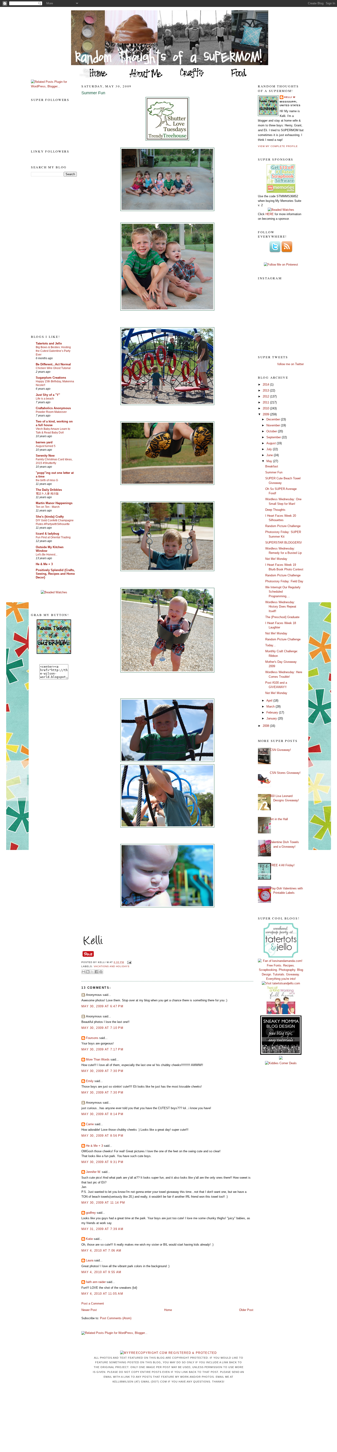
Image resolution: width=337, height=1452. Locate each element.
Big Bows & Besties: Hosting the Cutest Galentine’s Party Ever (53, 351)
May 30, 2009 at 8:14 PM (102, 1114)
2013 (266, 390)
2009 (266, 414)
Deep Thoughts (275, 509)
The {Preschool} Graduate (282, 617)
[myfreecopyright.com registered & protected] (168, 1353)
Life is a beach (45, 398)
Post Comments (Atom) (115, 1318)
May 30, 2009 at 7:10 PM (102, 1028)
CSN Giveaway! (280, 750)
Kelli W (289, 97)
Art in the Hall (279, 819)
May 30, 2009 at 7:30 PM (102, 1071)
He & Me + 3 (44, 564)
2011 (266, 402)
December (273, 419)
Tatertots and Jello (49, 343)
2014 (266, 384)
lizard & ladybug (47, 533)
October (272, 431)
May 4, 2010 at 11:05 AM (102, 1293)
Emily (90, 1081)
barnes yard (44, 442)
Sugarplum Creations (51, 377)
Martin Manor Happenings (54, 503)
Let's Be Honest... (46, 554)
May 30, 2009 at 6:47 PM (102, 1006)
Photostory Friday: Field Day (284, 581)
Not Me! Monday (276, 559)
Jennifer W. (93, 1172)
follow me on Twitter (290, 364)
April (269, 700)
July (269, 449)
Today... (270, 645)
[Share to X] (92, 971)
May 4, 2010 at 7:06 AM (101, 1250)
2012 (266, 396)
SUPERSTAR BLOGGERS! (283, 542)
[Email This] (83, 971)
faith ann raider (96, 1282)
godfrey (91, 1212)
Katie (89, 1239)
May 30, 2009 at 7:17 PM (102, 1049)
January (272, 718)
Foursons (92, 1038)
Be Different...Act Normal (53, 364)
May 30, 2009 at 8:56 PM (102, 1135)
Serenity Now (45, 455)
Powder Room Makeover (51, 412)
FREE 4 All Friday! (282, 865)
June (270, 455)
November (273, 425)
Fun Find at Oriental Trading (53, 537)
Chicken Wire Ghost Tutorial (53, 368)
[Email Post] (128, 962)
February (272, 712)
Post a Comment (92, 1303)
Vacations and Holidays (112, 966)
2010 (266, 408)
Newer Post (89, 1310)
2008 (266, 725)
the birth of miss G (47, 480)
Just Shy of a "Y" (48, 395)
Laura (89, 1260)
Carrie (90, 1124)
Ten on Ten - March (48, 506)
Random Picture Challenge (283, 526)
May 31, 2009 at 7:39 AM (102, 1229)
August (271, 443)
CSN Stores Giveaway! (285, 773)
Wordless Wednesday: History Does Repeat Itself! (280, 606)
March (271, 706)
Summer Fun (93, 93)
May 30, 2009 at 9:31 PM (102, 1162)
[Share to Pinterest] (101, 971)
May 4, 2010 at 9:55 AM (101, 1272)
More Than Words (98, 1059)
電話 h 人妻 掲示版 (47, 493)
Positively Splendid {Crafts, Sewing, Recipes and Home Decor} (55, 573)
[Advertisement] (49, 255)
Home (168, 1310)
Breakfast (271, 466)
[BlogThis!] (88, 971)
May (269, 461)
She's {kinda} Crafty (50, 516)
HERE (269, 214)
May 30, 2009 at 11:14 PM (103, 1202)
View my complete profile (278, 146)
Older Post (246, 1310)
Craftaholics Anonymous (53, 408)
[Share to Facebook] (96, 971)
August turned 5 (45, 446)
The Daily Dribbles (49, 489)
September (274, 437)
